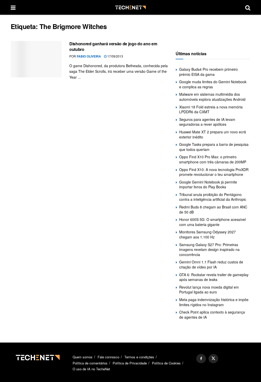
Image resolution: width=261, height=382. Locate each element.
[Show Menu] (13, 7)
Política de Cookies (166, 363)
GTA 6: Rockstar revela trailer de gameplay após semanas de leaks (214, 277)
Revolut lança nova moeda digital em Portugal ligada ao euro (209, 290)
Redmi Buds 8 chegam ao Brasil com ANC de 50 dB (213, 209)
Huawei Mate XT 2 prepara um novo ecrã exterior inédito (212, 134)
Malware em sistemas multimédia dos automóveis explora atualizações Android (212, 97)
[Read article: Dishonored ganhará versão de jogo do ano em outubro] (36, 59)
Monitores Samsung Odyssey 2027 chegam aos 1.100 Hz (207, 234)
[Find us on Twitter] (213, 358)
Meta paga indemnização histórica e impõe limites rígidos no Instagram (214, 302)
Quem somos (83, 357)
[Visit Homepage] (130, 7)
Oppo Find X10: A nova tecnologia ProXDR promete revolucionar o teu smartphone (214, 172)
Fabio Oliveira (89, 56)
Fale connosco (108, 357)
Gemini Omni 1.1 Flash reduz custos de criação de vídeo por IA (211, 264)
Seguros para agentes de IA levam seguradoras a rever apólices (207, 122)
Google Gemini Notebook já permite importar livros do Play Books (208, 184)
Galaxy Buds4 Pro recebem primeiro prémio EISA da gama (208, 72)
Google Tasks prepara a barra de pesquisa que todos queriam (214, 147)
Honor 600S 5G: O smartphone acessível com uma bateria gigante (212, 222)
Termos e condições (139, 357)
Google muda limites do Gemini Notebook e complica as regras (212, 84)
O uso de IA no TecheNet (91, 368)
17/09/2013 (115, 56)
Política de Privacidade (130, 363)
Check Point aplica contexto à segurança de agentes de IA (212, 314)
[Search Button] (247, 7)
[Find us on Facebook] (201, 358)
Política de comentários (90, 363)
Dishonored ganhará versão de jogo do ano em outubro (113, 46)
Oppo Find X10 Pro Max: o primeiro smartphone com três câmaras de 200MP (212, 159)
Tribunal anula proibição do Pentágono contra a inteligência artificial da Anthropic (212, 197)
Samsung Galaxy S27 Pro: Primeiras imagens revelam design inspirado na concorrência (209, 249)
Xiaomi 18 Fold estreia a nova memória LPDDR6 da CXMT (211, 109)
